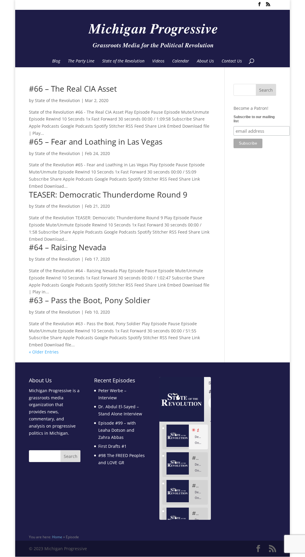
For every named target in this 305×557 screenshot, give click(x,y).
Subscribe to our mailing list (254, 119)
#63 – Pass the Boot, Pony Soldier (89, 300)
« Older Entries (44, 352)
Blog (56, 61)
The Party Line (81, 61)
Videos (158, 61)
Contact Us (232, 61)
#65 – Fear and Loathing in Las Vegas (95, 141)
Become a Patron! (251, 108)
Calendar (180, 61)
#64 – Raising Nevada (67, 247)
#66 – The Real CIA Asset (73, 88)
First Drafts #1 (112, 446)
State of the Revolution (123, 61)
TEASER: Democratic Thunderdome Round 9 (108, 194)
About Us (205, 61)
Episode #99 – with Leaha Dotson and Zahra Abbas (117, 430)
